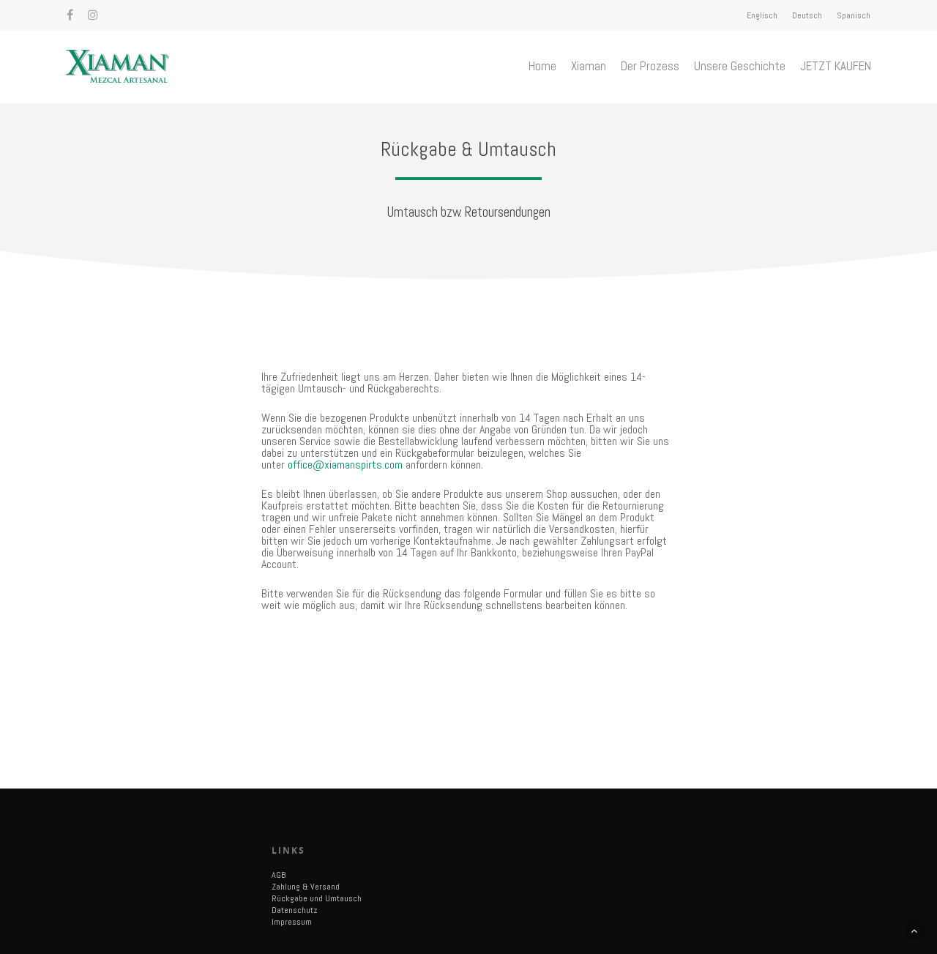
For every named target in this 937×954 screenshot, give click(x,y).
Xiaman (588, 66)
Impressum (292, 922)
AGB (278, 875)
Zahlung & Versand (306, 886)
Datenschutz (295, 910)
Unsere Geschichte (739, 66)
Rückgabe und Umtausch (317, 898)
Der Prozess (650, 66)
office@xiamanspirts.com (345, 464)
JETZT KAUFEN (835, 66)
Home (542, 66)
